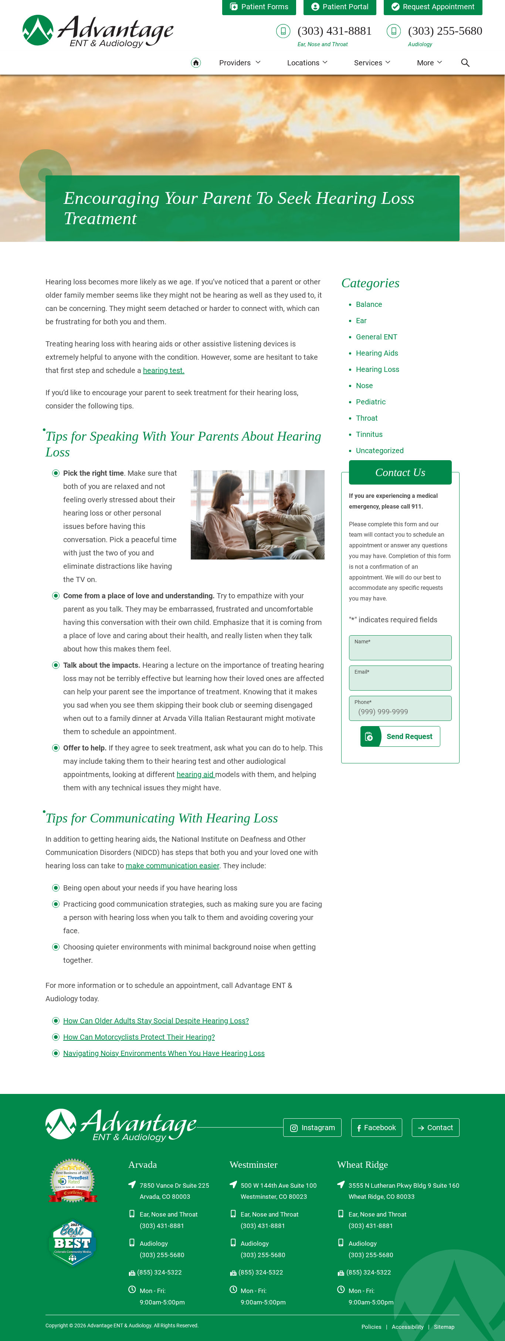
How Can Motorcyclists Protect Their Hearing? (139, 1037)
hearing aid (196, 774)
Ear (361, 320)
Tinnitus (369, 434)
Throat (367, 418)
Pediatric (371, 401)
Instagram (317, 1127)
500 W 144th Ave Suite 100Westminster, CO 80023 (279, 1191)
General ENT (376, 336)
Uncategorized (380, 450)
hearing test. (163, 370)
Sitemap (444, 1327)
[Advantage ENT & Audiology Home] (98, 31)
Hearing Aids (377, 353)
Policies (372, 1327)
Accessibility (408, 1327)
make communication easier (172, 865)
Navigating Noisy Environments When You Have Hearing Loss (164, 1053)
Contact (439, 1127)
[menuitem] (196, 63)
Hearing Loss (377, 369)
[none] (240, 63)
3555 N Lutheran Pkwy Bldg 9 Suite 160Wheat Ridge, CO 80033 (404, 1191)
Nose (364, 385)
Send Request (410, 736)
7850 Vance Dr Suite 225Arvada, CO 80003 (174, 1191)
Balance (369, 304)
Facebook (379, 1127)
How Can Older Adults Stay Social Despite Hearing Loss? (156, 1020)
